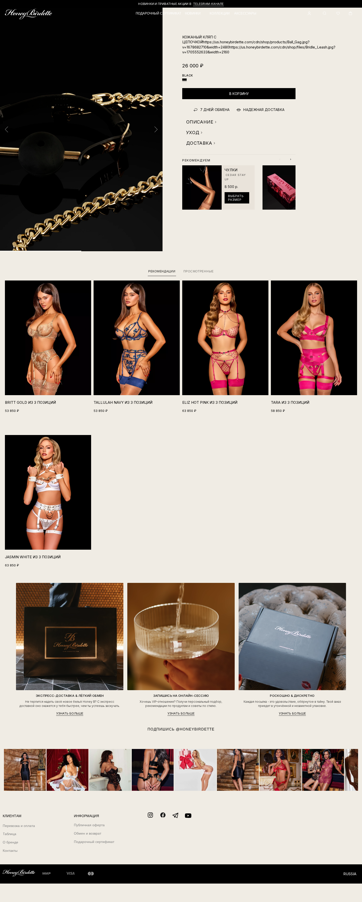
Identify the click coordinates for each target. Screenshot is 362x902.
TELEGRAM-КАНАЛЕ (208, 4)
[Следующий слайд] (156, 129)
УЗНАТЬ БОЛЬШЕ (69, 713)
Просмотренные (198, 271)
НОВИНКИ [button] (192, 13)
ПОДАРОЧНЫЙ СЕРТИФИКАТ (158, 13)
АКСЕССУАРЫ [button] (245, 13)
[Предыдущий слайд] (6, 129)
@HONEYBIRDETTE (195, 729)
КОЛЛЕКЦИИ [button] (220, 13)
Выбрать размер (236, 198)
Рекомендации (162, 271)
